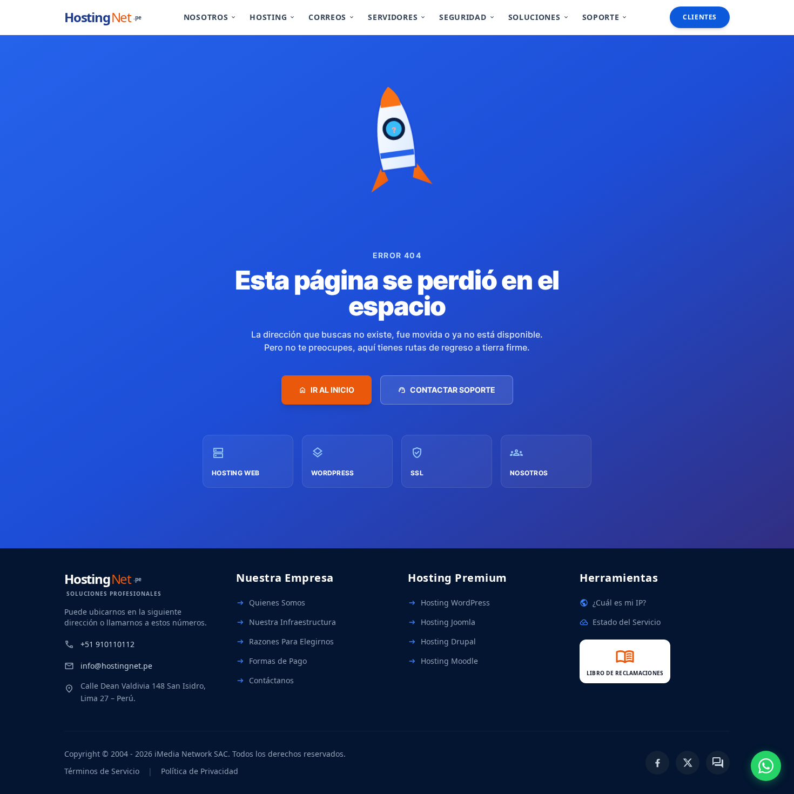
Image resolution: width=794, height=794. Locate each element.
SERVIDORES (397, 17)
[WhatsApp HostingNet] (766, 766)
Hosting (103, 17)
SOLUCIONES (538, 17)
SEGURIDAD (467, 17)
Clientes (700, 17)
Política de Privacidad (199, 771)
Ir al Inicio (326, 389)
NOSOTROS (210, 17)
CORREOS (331, 17)
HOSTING (272, 17)
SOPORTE (605, 17)
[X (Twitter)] (687, 763)
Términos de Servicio (101, 771)
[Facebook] (657, 763)
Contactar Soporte (446, 389)
